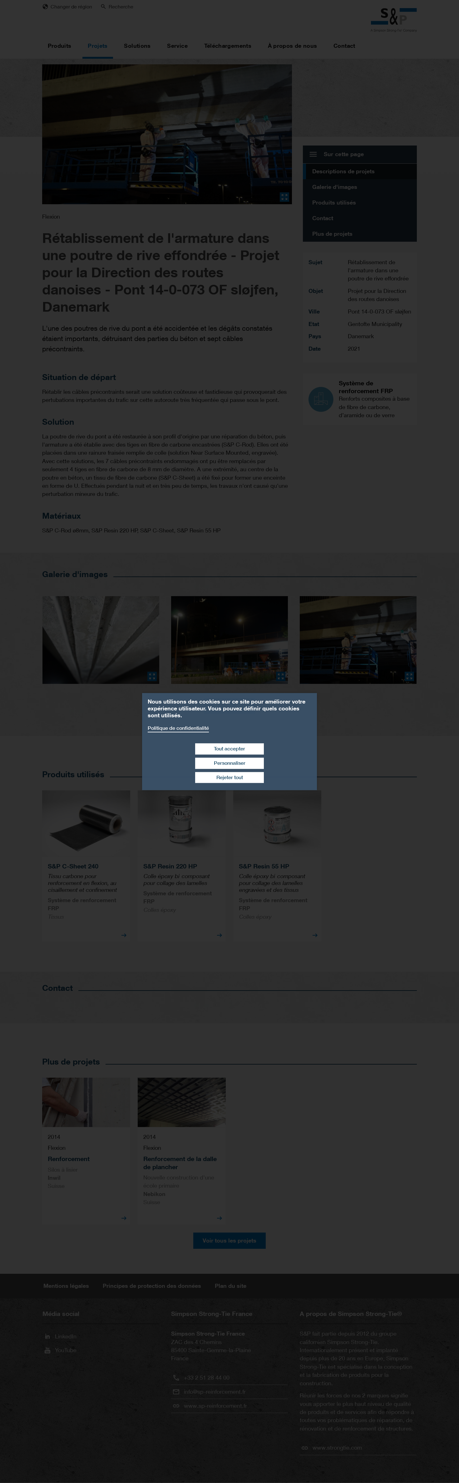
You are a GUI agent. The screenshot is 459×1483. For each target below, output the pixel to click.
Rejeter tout (229, 777)
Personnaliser (229, 763)
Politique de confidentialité (178, 728)
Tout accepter (229, 749)
